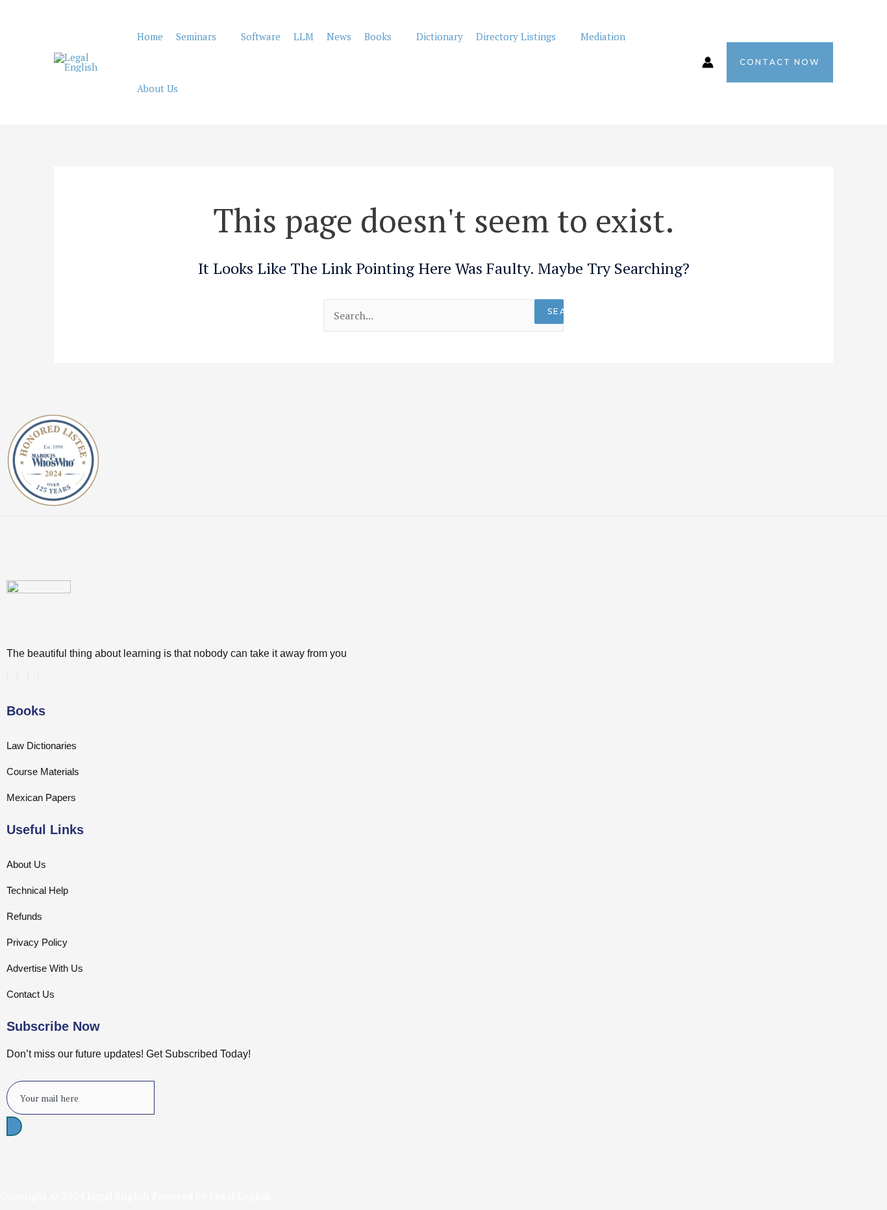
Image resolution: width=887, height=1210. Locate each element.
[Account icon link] (708, 62)
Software (261, 36)
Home (150, 36)
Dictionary (439, 36)
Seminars (196, 36)
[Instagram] (38, 677)
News (339, 36)
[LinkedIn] (17, 677)
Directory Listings (516, 36)
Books (378, 36)
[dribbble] (28, 677)
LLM (304, 36)
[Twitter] (7, 677)
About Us (157, 88)
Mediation (603, 36)
